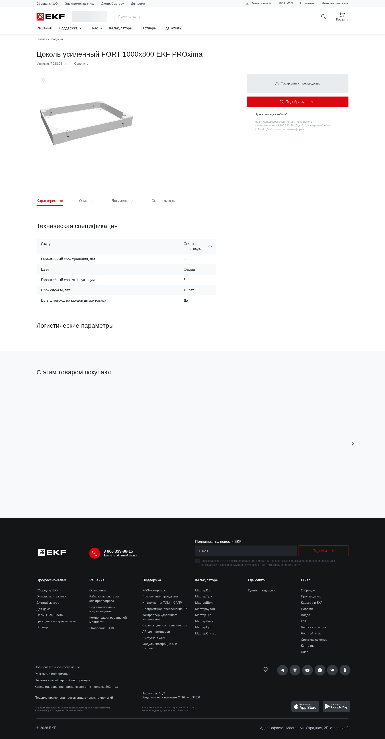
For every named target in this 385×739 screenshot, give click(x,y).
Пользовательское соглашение (57, 667)
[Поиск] (323, 16)
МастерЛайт (204, 621)
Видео (305, 615)
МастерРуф (203, 627)
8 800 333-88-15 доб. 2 (291, 125)
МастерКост (204, 590)
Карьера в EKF (312, 602)
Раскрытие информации (52, 673)
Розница (43, 627)
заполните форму (292, 129)
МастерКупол (205, 609)
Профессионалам (51, 580)
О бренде (308, 590)
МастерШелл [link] (204, 602)
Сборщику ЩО (47, 3)
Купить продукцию (261, 590)
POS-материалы (154, 590)
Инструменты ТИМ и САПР (162, 602)
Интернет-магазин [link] (335, 3)
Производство (311, 596)
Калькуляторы (121, 28)
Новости (307, 609)
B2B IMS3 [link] (286, 3)
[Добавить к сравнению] (101, 489)
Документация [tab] (123, 201)
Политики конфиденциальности (280, 564)
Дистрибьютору (112, 3)
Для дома (138, 3)
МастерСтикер (205, 633)
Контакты (307, 645)
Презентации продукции (160, 596)
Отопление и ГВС (102, 628)
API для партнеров (156, 631)
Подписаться (323, 551)
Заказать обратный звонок (120, 555)
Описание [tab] (87, 201)
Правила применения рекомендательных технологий (74, 697)
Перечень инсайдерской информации (62, 680)
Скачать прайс (261, 3)
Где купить (172, 28)
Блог (304, 652)
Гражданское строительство (57, 621)
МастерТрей (204, 615)
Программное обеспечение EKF (166, 609)
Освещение (97, 590)
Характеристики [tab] (50, 201)
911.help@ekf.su (265, 129)
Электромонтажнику (79, 3)
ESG (304, 621)
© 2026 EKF (46, 728)
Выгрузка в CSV (153, 638)
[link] (282, 670)
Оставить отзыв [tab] (165, 201)
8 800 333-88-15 (118, 551)
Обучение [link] (307, 3)
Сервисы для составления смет (165, 625)
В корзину (62, 489)
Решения (44, 28)
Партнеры (148, 28)
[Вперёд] (353, 443)
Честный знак (311, 633)
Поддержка (68, 28)
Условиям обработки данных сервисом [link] (55, 710)
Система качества (314, 639)
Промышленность (50, 615)
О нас (94, 28)
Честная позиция (313, 627)
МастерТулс (204, 596)
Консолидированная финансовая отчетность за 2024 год (76, 686)
